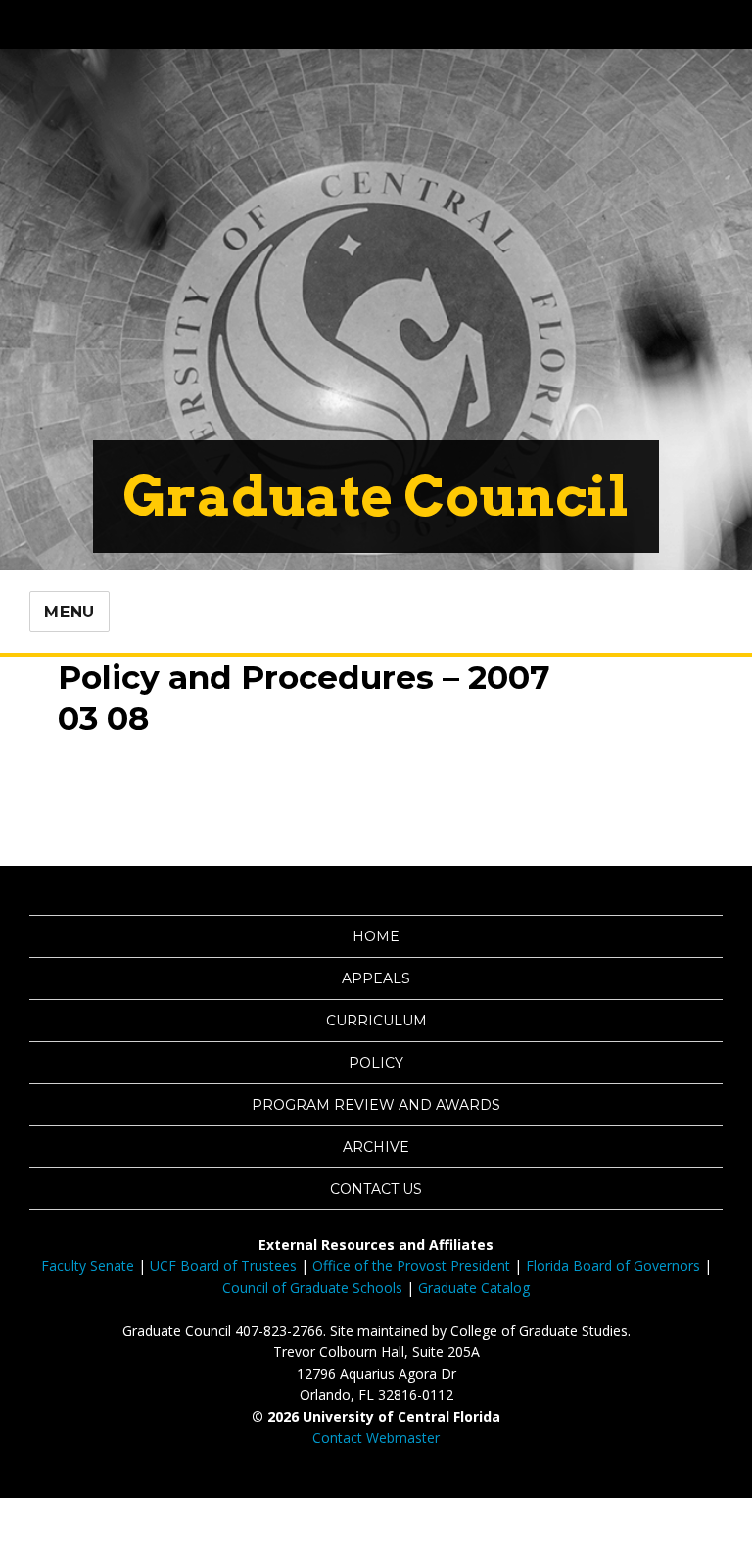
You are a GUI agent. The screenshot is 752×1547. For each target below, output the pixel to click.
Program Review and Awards (376, 1105)
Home (376, 936)
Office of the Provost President (411, 1265)
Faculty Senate (87, 1265)
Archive (376, 1147)
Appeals (376, 978)
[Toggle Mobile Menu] (709, 23)
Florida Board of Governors (613, 1265)
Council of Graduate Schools (312, 1287)
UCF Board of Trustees (223, 1265)
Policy (376, 1062)
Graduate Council (376, 496)
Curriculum (376, 1020)
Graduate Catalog (474, 1287)
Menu (69, 612)
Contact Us (376, 1189)
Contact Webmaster (376, 1438)
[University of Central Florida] (168, 24)
